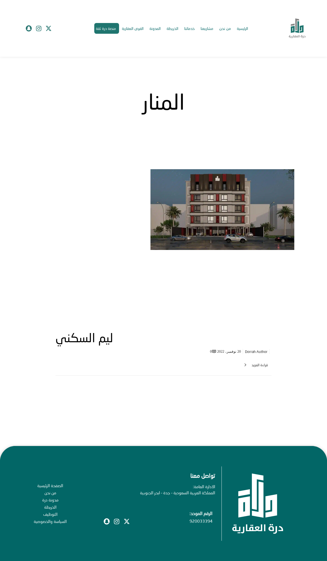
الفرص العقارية (133, 28)
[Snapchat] (29, 28)
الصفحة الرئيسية (50, 485)
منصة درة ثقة (106, 28)
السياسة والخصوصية (50, 521)
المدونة (155, 28)
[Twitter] (48, 28)
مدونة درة (50, 499)
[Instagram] (39, 28)
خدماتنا (189, 28)
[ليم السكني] (163, 242)
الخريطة (172, 28)
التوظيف (50, 514)
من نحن (225, 28)
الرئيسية (242, 28)
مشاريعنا (207, 28)
